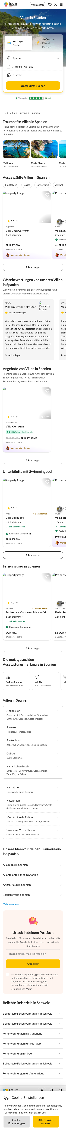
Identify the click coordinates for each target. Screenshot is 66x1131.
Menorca (20, 731)
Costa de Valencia (30, 834)
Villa (12, 113)
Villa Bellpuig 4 (15, 517)
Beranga (29, 792)
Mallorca (8, 163)
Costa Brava (13, 804)
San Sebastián (22, 744)
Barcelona (40, 804)
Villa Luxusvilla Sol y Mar (20, 306)
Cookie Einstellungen (16, 1121)
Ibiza (28, 731)
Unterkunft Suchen (33, 85)
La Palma (21, 774)
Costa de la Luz (28, 715)
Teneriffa (11, 774)
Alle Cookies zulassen (46, 1121)
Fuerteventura (25, 770)
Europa (23, 113)
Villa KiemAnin (15, 426)
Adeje (8, 303)
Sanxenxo (18, 757)
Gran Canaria (40, 770)
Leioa (33, 744)
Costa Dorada (27, 804)
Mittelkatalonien (29, 808)
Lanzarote (12, 770)
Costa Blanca (38, 163)
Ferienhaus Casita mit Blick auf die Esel (30, 612)
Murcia (10, 821)
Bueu (9, 757)
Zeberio (10, 744)
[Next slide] (59, 222)
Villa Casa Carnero (17, 230)
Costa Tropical (35, 718)
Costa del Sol (13, 715)
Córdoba (22, 718)
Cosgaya (11, 792)
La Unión (45, 821)
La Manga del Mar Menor (27, 821)
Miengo (20, 792)
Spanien (35, 113)
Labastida (42, 744)
